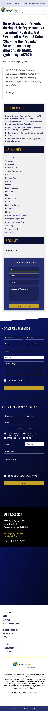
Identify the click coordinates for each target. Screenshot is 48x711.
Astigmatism (10, 158)
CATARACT (6, 619)
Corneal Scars (11, 168)
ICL (6, 195)
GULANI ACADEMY (8, 647)
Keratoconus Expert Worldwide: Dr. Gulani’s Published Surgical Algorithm (23, 128)
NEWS (4, 637)
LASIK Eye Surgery (12, 205)
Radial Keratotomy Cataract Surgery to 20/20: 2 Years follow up (24, 140)
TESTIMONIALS (7, 633)
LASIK (7, 202)
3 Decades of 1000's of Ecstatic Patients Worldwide (24, 3)
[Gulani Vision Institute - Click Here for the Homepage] (12, 10)
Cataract (9, 161)
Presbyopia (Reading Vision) (17, 215)
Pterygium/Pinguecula (14, 219)
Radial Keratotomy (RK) (14, 222)
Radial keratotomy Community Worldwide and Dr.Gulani (24, 134)
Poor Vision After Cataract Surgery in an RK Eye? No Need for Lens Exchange (23, 117)
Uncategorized (11, 229)
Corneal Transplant (13, 171)
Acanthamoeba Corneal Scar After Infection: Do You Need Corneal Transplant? (23, 123)
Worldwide (9, 232)
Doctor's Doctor (11, 178)
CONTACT (5, 644)
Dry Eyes (8, 181)
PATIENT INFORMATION (10, 623)
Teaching (9, 226)
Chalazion (9, 164)
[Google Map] (24, 576)
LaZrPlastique (11, 209)
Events (8, 185)
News (7, 212)
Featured (9, 192)
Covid (7, 175)
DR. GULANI (6, 612)
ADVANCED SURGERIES (10, 630)
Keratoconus (10, 198)
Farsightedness (11, 188)
